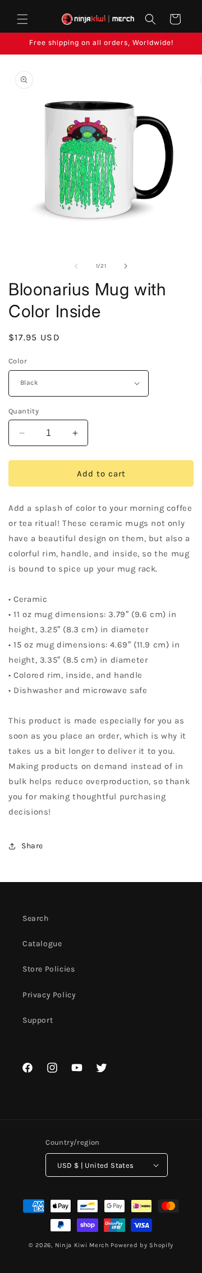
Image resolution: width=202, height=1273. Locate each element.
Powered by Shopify (142, 1245)
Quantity (23, 411)
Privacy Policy (49, 995)
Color (17, 361)
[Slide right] (125, 266)
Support (37, 1020)
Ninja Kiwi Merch (82, 1245)
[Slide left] (76, 266)
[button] (22, 19)
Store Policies (48, 969)
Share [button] (32, 846)
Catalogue (42, 943)
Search (35, 918)
